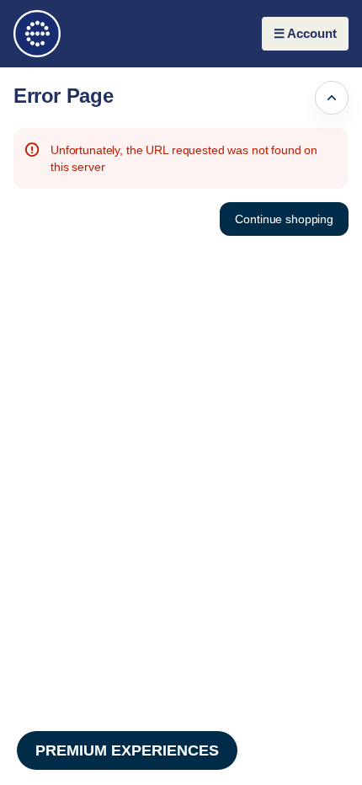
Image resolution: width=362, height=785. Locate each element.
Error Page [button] (63, 95)
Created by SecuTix (249, 721)
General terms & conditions (269, 759)
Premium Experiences (127, 750)
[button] (284, 219)
